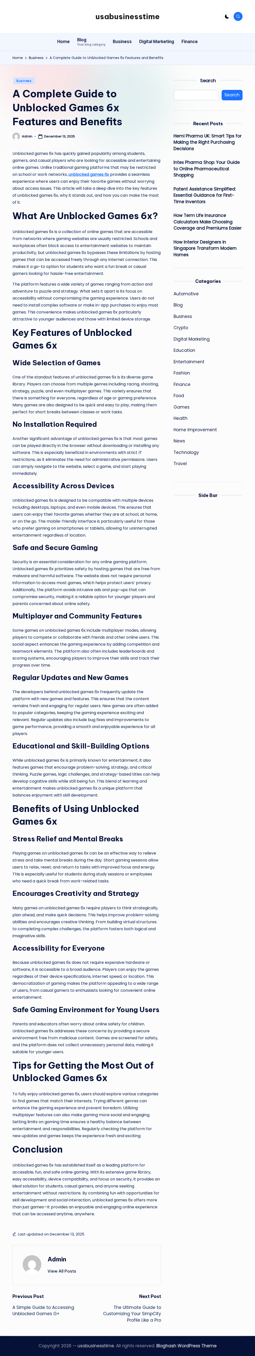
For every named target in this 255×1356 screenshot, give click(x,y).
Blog (178, 305)
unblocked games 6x (88, 174)
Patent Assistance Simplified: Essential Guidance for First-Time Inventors (205, 195)
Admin (57, 1259)
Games (182, 407)
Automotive (186, 294)
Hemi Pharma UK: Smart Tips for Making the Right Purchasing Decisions (208, 142)
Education (184, 350)
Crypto (181, 328)
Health (181, 418)
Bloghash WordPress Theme (186, 1346)
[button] (62, 1271)
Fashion (182, 373)
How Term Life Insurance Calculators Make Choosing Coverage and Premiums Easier (208, 221)
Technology (186, 452)
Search (208, 80)
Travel (180, 464)
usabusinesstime (127, 16)
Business (24, 81)
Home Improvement (195, 430)
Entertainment (189, 362)
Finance (182, 384)
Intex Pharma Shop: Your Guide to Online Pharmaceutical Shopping (207, 168)
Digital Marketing (192, 339)
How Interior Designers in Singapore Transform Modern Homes (205, 248)
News (179, 441)
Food (179, 396)
